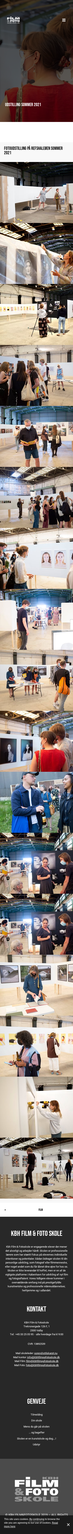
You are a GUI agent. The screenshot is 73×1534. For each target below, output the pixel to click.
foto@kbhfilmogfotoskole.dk (42, 1365)
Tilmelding (37, 1414)
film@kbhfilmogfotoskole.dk (42, 1361)
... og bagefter (36, 1432)
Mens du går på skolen (36, 1426)
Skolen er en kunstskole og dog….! (36, 1438)
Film (41, 1209)
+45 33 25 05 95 (24, 1334)
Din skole (36, 1420)
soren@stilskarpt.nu (45, 1353)
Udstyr (36, 1444)
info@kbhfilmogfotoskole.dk (43, 1357)
